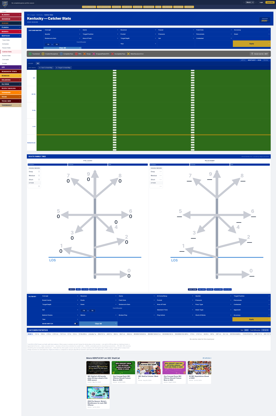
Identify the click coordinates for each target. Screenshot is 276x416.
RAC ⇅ (116, 334)
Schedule (178, 7)
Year (122, 44)
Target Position (88, 34)
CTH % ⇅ (55, 334)
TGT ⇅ (37, 334)
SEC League (31, 15)
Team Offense (89, 7)
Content (189, 7)
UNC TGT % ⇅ (268, 334)
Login (261, 2)
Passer (160, 30)
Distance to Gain (50, 38)
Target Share (192, 289)
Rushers (137, 7)
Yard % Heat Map (46, 67)
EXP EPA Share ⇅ (235, 334)
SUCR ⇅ (206, 334)
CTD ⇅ (192, 334)
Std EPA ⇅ (92, 334)
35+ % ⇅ (225, 334)
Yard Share (202, 289)
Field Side (199, 30)
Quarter (47, 34)
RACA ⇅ (129, 334)
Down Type (199, 310)
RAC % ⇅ (122, 334)
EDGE (158, 7)
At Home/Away (162, 296)
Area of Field (87, 38)
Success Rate (102, 289)
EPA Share (210, 289)
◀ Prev (243, 60)
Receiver (124, 30)
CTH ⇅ (49, 334)
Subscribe (270, 2)
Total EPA (85, 289)
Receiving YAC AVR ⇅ (181, 334)
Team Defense (104, 7)
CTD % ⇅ (199, 334)
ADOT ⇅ (109, 334)
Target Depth (125, 38)
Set (159, 38)
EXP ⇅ (212, 334)
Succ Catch (227, 289)
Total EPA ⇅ (82, 334)
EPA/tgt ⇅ (101, 334)
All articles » (207, 358)
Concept (48, 30)
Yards (78, 289)
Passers (116, 7)
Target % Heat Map (64, 67)
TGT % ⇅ (62, 334)
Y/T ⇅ (69, 334)
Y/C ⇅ (74, 334)
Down (236, 34)
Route (83, 300)
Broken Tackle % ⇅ (154, 334)
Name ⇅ (30, 334)
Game (85, 30)
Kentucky (40, 15)
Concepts (167, 7)
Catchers (127, 7)
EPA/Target (93, 289)
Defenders (148, 7)
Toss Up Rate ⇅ (248, 334)
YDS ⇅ (43, 334)
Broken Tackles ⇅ (140, 334)
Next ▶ (266, 60)
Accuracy (237, 30)
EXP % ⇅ (218, 334)
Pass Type (199, 304)
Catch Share (218, 289)
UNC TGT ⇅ (258, 334)
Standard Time (162, 310)
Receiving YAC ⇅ (168, 334)
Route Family (46, 300)
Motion (83, 315)
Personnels (200, 34)
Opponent (237, 310)
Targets (71, 289)
